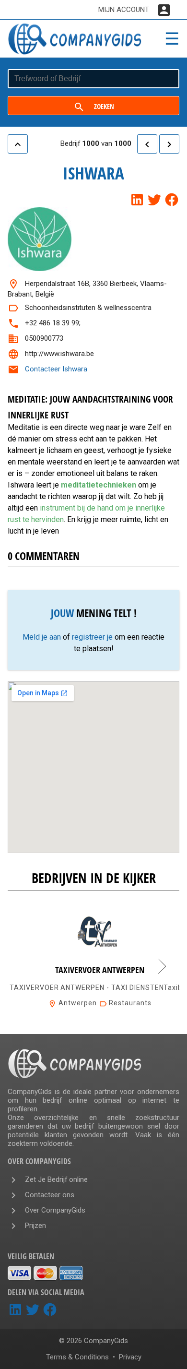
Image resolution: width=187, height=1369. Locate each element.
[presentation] (162, 966)
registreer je (92, 637)
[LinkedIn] (137, 199)
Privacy (130, 1357)
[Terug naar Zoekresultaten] (18, 144)
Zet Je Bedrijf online (56, 1179)
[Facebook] (171, 199)
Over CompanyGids (55, 1210)
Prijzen (35, 1225)
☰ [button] (171, 39)
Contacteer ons (49, 1194)
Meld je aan (42, 637)
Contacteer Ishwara (56, 369)
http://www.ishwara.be (59, 353)
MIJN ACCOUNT (123, 9)
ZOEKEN (104, 106)
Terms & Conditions (77, 1357)
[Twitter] (154, 199)
